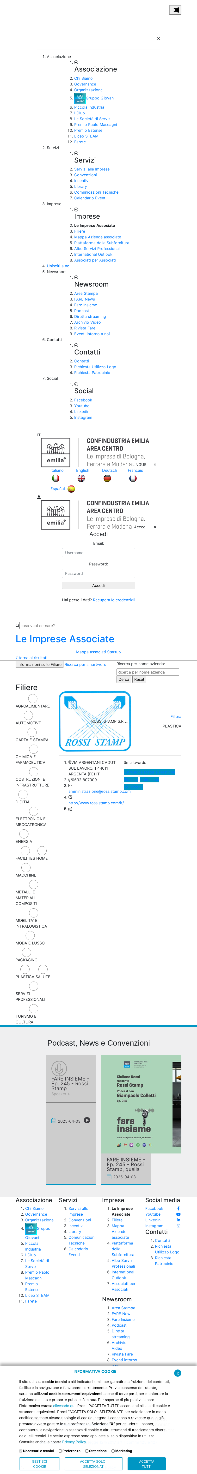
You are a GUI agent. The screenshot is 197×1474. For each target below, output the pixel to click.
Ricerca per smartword (85, 664)
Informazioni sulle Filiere (40, 664)
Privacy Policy (74, 1442)
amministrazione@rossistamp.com (99, 791)
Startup (114, 651)
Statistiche (98, 1451)
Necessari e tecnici (38, 1451)
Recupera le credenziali (114, 599)
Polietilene (149, 779)
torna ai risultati (32, 657)
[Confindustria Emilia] (22, 9)
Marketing (123, 1451)
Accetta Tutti (146, 1463)
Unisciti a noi (58, 265)
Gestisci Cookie (39, 1463)
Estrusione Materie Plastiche (149, 772)
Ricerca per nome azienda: (141, 663)
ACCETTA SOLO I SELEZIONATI (93, 1463)
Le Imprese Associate (65, 639)
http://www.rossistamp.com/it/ (96, 802)
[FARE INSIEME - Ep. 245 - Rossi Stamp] (59, 1068)
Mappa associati (91, 651)
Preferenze (71, 1451)
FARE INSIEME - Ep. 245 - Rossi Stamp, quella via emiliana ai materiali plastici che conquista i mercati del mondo (126, 1164)
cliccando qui (64, 1405)
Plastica (131, 779)
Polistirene (133, 787)
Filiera (176, 716)
